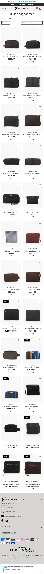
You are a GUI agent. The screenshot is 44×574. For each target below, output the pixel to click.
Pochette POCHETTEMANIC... (11, 136)
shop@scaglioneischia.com (13, 518)
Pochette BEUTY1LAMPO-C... (11, 59)
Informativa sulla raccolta (11, 572)
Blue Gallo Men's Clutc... (11, 408)
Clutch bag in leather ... (32, 408)
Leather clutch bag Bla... (32, 447)
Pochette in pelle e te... (11, 214)
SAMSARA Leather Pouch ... (11, 486)
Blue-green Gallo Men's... (32, 369)
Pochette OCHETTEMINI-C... (11, 175)
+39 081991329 (10, 513)
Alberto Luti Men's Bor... (32, 253)
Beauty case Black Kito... (11, 447)
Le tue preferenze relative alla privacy (20, 568)
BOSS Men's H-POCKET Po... (11, 253)
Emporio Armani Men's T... (11, 369)
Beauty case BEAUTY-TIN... (11, 292)
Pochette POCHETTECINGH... (11, 98)
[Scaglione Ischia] (22, 10)
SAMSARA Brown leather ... (32, 486)
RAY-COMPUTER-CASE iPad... (11, 331)
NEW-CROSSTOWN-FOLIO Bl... (32, 331)
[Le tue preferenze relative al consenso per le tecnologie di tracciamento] (4, 570)
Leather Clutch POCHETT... (32, 292)
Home (3, 21)
